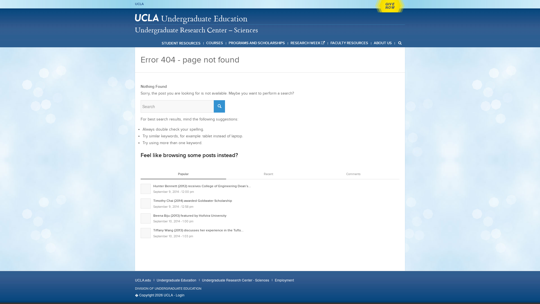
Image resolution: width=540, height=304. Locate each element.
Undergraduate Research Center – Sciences (196, 30)
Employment (284, 280)
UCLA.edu (143, 280)
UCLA (139, 4)
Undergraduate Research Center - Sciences (235, 280)
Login (180, 294)
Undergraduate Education (204, 18)
